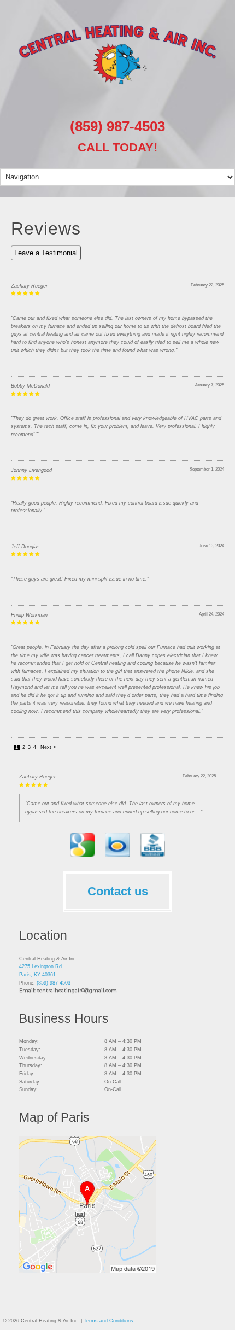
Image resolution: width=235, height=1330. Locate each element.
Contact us (117, 891)
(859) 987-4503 (117, 126)
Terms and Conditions (108, 1320)
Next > (48, 747)
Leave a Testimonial (46, 253)
